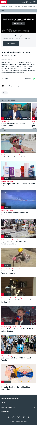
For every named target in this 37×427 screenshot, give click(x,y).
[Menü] (34, 2)
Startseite (4, 6)
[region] (18, 23)
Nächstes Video (18, 23)
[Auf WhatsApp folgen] (34, 78)
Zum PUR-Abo (11, 43)
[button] (18, 398)
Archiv (11, 6)
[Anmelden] (27, 2)
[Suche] (31, 2)
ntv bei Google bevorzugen (12, 86)
